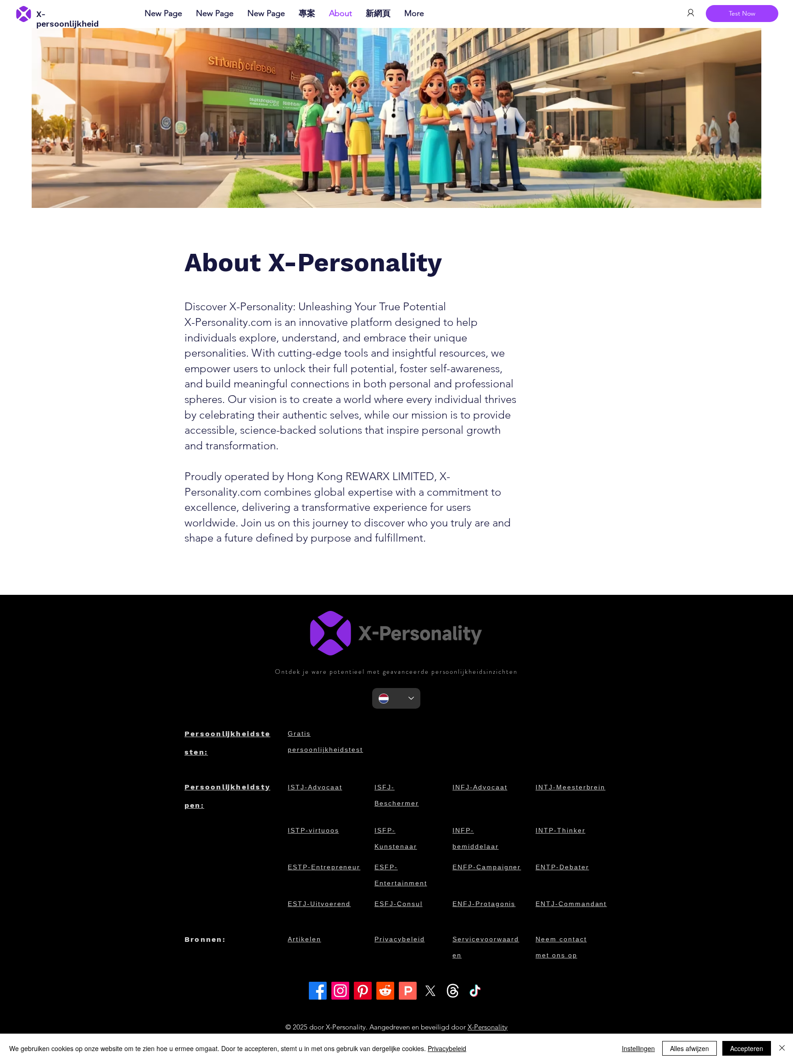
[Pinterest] (363, 991)
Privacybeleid (447, 1048)
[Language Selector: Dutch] (396, 698)
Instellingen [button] (638, 1048)
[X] (430, 991)
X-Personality (488, 1027)
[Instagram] (340, 991)
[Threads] (453, 991)
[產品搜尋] (408, 991)
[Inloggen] (690, 13)
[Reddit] (385, 991)
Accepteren (746, 1048)
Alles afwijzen (689, 1048)
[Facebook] (318, 991)
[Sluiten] (781, 1048)
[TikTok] (475, 991)
